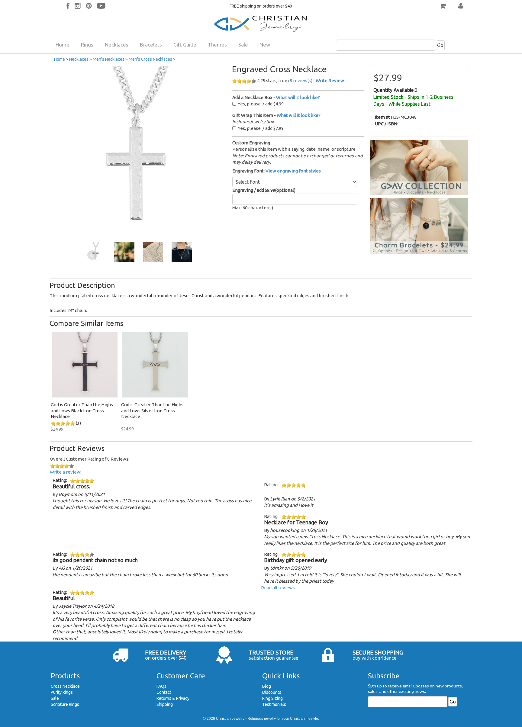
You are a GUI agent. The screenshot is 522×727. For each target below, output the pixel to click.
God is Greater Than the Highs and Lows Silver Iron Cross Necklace (152, 410)
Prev (92, 255)
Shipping (164, 704)
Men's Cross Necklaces (150, 59)
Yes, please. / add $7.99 (261, 128)
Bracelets (151, 44)
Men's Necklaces (108, 59)
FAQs (161, 686)
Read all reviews (278, 587)
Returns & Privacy (172, 698)
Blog (266, 686)
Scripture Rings (65, 704)
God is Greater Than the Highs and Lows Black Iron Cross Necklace (82, 410)
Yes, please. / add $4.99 (261, 103)
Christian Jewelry (230, 718)
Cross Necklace (65, 686)
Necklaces (116, 44)
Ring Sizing (272, 698)
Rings (87, 44)
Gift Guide (184, 44)
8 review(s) (301, 80)
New (264, 44)
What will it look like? (298, 97)
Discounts (271, 692)
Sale (243, 44)
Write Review (330, 80)
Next (185, 255)
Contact (163, 692)
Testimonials (274, 704)
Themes (217, 44)
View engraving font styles (293, 170)
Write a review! (65, 471)
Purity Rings (62, 692)
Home (62, 44)
